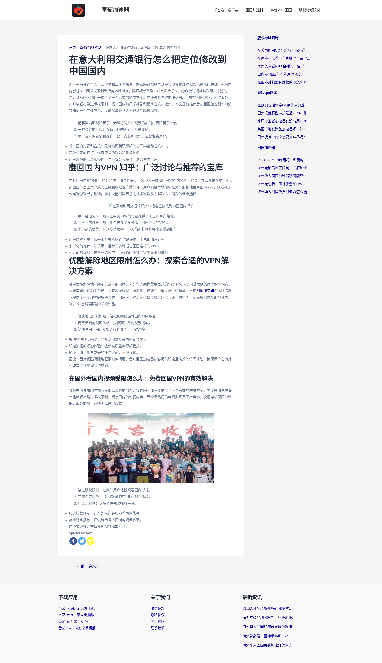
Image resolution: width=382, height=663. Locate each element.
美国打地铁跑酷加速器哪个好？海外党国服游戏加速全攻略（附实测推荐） (283, 129)
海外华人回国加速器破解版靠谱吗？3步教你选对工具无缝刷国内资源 (283, 176)
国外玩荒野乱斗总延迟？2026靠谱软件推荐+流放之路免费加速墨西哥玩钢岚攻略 (283, 113)
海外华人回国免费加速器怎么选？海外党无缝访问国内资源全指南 (283, 192)
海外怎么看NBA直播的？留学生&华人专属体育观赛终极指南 (283, 66)
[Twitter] (82, 541)
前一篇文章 (88, 566)
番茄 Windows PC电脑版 (77, 608)
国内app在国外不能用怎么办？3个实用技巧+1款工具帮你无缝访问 (283, 74)
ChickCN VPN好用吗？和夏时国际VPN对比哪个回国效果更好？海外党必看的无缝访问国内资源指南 (283, 160)
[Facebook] (73, 541)
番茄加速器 (115, 10)
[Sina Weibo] (90, 541)
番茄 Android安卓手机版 (77, 628)
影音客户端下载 (226, 10)
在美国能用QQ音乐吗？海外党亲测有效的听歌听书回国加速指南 (283, 50)
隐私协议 (158, 615)
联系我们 (158, 628)
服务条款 (158, 608)
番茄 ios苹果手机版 (73, 621)
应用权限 (158, 621)
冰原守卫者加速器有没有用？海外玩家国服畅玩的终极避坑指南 (283, 121)
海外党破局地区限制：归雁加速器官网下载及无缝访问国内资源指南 (283, 168)
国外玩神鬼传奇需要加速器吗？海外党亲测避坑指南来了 (283, 137)
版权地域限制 (309, 10)
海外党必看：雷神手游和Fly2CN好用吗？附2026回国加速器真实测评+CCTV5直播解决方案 (283, 184)
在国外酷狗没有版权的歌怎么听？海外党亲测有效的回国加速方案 (283, 82)
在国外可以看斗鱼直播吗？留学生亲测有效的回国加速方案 (283, 58)
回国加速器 (254, 10)
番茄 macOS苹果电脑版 (76, 615)
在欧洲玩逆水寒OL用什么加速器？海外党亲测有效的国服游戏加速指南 (283, 105)
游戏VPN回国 (281, 10)
